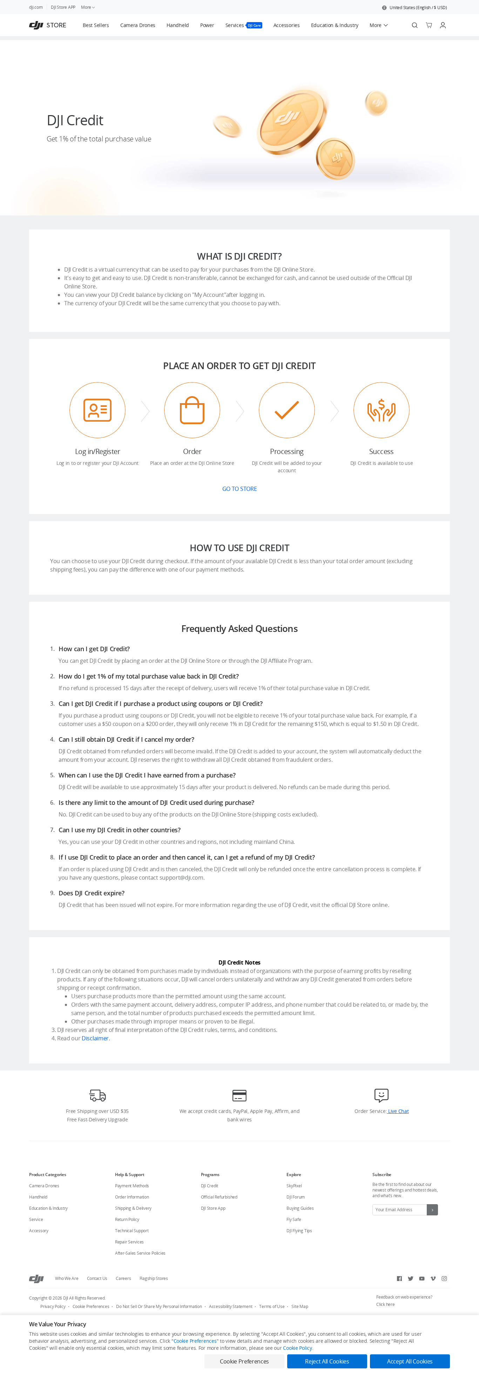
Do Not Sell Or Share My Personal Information (159, 1306)
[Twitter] (410, 1278)
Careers (123, 1278)
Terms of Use (271, 1306)
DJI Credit (209, 1186)
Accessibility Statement (230, 1306)
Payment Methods (132, 1186)
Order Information (132, 1197)
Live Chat (398, 1111)
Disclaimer (95, 1038)
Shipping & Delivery (133, 1208)
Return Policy (127, 1219)
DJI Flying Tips (299, 1231)
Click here (385, 1304)
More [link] (86, 7)
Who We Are (67, 1278)
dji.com (35, 7)
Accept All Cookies (410, 1361)
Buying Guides (299, 1208)
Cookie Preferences (91, 1306)
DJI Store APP (63, 7)
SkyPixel (294, 1186)
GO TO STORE (239, 489)
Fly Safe (293, 1219)
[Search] (415, 25)
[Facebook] (399, 1278)
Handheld (38, 1197)
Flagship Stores (154, 1278)
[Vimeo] (433, 1278)
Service (36, 1219)
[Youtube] (421, 1278)
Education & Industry (48, 1208)
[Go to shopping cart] (429, 25)
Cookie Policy (297, 1348)
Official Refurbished (219, 1197)
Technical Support (132, 1231)
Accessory (38, 1231)
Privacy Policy (53, 1306)
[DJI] (36, 1278)
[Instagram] (444, 1278)
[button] (414, 8)
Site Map (299, 1306)
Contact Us (97, 1278)
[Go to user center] (443, 25)
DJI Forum (295, 1197)
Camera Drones (44, 1186)
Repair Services (129, 1242)
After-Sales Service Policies (140, 1253)
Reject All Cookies (327, 1361)
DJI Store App (213, 1208)
